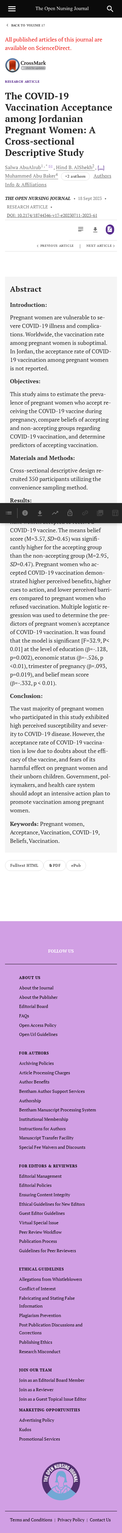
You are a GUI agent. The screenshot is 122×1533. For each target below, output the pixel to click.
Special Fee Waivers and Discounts (52, 1147)
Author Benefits (34, 1082)
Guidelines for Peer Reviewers (47, 1251)
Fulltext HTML (24, 865)
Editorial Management (40, 1176)
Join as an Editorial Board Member (51, 1380)
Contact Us (100, 1520)
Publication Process (38, 1241)
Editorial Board (33, 1006)
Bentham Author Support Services (52, 1091)
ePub (76, 865)
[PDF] (110, 229)
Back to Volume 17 (28, 25)
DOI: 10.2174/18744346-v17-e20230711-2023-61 (52, 215)
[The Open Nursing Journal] (61, 1481)
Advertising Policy (36, 1420)
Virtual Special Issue (38, 1223)
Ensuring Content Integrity (44, 1195)
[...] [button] (101, 167)
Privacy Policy (71, 1520)
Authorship (30, 1101)
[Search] (110, 9)
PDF (57, 865)
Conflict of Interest (37, 1289)
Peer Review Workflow (40, 1232)
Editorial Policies (35, 1185)
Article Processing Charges (44, 1073)
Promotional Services (39, 1439)
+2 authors (75, 176)
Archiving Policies (36, 1063)
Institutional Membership (43, 1119)
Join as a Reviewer (36, 1389)
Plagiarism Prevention (40, 1315)
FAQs (24, 1016)
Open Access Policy (37, 1025)
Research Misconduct (39, 1351)
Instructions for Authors (42, 1129)
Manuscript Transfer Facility (46, 1138)
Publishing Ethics (35, 1342)
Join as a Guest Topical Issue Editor (52, 1399)
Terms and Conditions (31, 1520)
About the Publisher (38, 997)
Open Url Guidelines (38, 1034)
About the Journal (36, 988)
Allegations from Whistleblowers (50, 1279)
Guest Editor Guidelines (42, 1213)
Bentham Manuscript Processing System (57, 1110)
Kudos (25, 1429)
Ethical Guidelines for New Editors (52, 1204)
